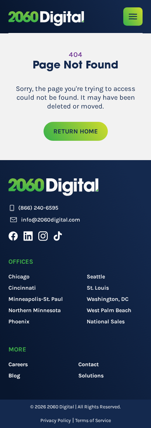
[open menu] (133, 16)
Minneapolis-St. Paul (35, 299)
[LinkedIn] (28, 236)
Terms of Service (93, 420)
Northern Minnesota (34, 310)
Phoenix (18, 321)
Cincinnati (22, 287)
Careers (18, 364)
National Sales (106, 321)
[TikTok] (57, 236)
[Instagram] (43, 236)
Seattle (96, 276)
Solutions (91, 375)
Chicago (18, 276)
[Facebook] (13, 236)
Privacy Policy (55, 420)
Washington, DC (108, 299)
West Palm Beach (109, 310)
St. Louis (98, 287)
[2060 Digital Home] (46, 18)
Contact (88, 364)
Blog (14, 375)
